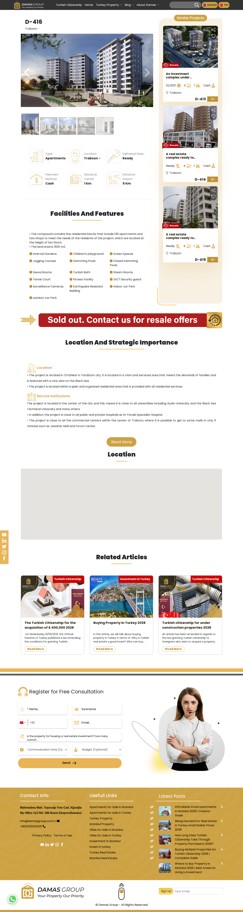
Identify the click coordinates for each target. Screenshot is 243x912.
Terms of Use (63, 835)
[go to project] (212, 99)
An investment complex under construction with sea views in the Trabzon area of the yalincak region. (180, 75)
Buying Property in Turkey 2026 (119, 622)
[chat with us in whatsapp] (12, 899)
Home (89, 5)
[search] (196, 5)
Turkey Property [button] (108, 5)
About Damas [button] (147, 5)
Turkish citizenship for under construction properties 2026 (186, 625)
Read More (121, 441)
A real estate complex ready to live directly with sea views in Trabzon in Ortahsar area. (180, 155)
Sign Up (166, 891)
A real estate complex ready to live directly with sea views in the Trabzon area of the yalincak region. (180, 236)
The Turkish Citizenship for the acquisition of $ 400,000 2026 (50, 625)
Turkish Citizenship (69, 5)
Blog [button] (128, 5)
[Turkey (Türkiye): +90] (22, 723)
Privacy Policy (41, 835)
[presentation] (146, 72)
